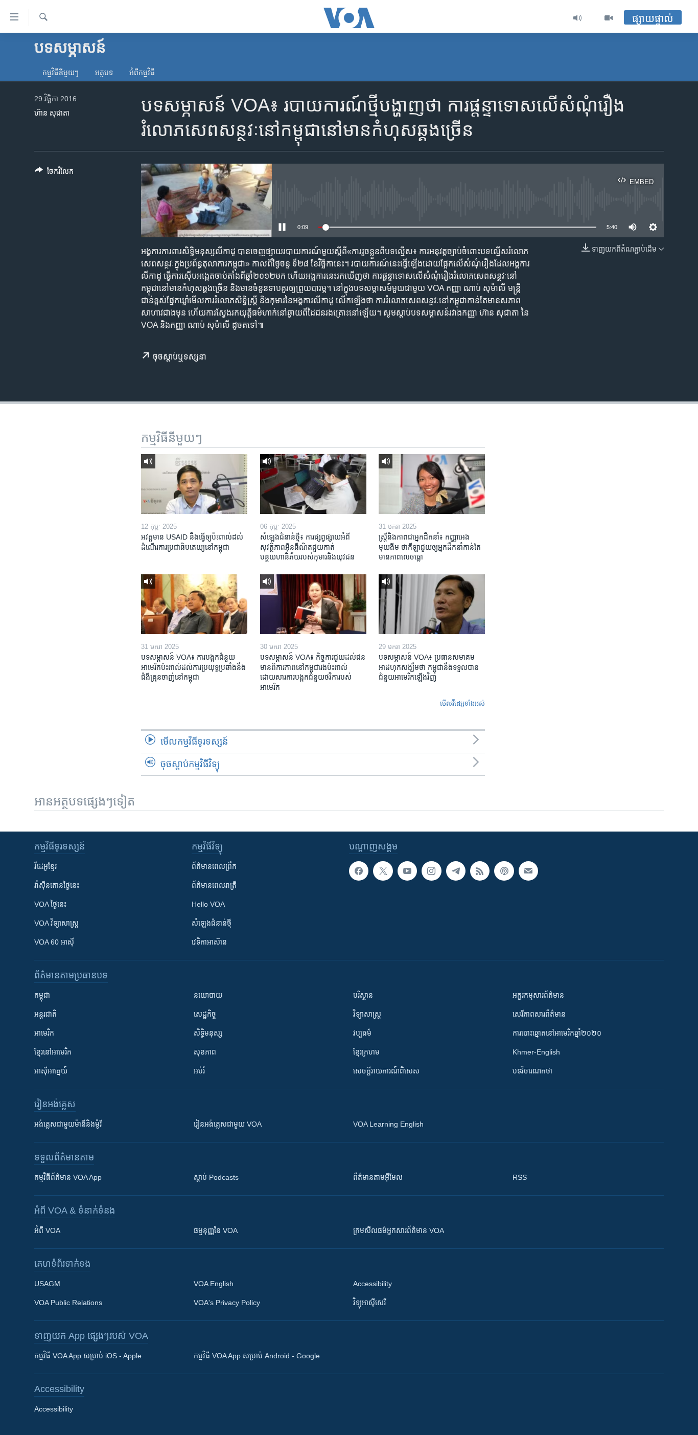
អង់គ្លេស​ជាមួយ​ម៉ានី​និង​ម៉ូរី (68, 1124)
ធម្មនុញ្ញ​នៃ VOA (216, 1230)
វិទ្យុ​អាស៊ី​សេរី (369, 1302)
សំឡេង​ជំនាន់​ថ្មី (211, 923)
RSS (520, 1177)
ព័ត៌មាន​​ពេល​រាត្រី (214, 885)
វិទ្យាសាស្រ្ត (367, 1014)
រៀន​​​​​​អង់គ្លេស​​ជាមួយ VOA (228, 1124)
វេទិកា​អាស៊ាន (209, 942)
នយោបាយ (208, 995)
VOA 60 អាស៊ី (54, 942)
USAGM (47, 1284)
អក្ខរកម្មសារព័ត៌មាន (538, 995)
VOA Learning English (388, 1124)
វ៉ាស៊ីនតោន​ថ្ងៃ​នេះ (56, 885)
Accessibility (372, 1284)
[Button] (54, 173)
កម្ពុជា (42, 995)
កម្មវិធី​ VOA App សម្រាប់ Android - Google (257, 1356)
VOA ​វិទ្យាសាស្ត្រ (56, 923)
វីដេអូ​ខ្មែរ (45, 866)
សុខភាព (205, 1052)
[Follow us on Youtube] (407, 871)
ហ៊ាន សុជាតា (51, 113)
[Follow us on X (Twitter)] (382, 871)
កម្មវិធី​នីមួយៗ (60, 73)
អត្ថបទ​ (104, 73)
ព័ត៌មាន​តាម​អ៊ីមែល (378, 1177)
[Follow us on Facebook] (358, 871)
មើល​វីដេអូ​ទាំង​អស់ (462, 703)
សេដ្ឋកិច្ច (205, 1014)
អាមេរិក (44, 1033)
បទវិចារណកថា (532, 1071)
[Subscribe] (528, 871)
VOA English (214, 1284)
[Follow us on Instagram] (431, 871)
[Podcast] (504, 871)
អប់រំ (199, 1071)
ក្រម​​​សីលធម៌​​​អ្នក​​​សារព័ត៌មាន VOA (398, 1230)
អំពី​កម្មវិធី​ (142, 73)
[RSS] (480, 871)
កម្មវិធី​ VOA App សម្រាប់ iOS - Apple (88, 1356)
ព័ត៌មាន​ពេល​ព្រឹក (214, 866)
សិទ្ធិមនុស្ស (208, 1033)
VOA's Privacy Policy (227, 1302)
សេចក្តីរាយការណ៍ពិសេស (386, 1071)
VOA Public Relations (68, 1302)
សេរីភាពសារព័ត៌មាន (539, 1014)
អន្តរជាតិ (45, 1014)
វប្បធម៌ (362, 1033)
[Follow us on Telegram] (456, 871)
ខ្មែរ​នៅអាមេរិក (53, 1052)
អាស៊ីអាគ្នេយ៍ (50, 1071)
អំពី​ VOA (47, 1230)
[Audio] (577, 18)
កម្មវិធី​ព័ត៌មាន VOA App (68, 1177)
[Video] (608, 18)
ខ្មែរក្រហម (366, 1052)
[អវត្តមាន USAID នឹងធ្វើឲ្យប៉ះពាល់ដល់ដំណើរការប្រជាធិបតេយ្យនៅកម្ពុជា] (194, 484)
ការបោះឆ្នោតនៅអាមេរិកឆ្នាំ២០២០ (557, 1033)
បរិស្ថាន (363, 995)
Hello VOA (208, 904)
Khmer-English (536, 1052)
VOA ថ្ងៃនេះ (50, 904)
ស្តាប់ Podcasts (216, 1177)
